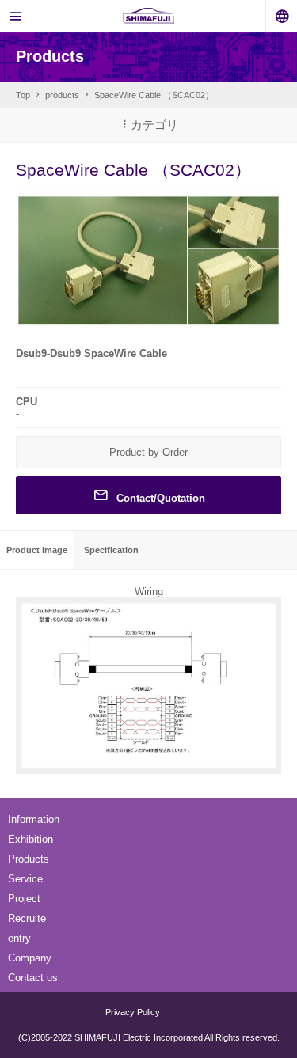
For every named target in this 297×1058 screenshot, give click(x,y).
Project (24, 898)
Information (33, 819)
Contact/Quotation (160, 498)
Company (29, 958)
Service (25, 879)
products (62, 95)
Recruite (27, 918)
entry (19, 938)
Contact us (33, 978)
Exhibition (30, 839)
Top (23, 95)
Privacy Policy (132, 1012)
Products (28, 859)
